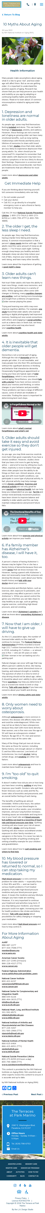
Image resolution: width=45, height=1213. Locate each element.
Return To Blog (12, 14)
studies (17, 146)
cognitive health (13, 328)
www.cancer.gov (10, 986)
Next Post (36, 1094)
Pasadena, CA (35, 4)
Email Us (16, 1148)
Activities (20, 1172)
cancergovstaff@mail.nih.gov (15, 983)
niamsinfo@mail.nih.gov (13, 1033)
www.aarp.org (9, 953)
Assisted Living (15, 1164)
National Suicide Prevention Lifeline (22, 214)
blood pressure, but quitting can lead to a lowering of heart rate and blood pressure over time (22, 820)
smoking (22, 756)
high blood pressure (27, 924)
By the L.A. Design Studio (22, 1209)
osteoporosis (17, 717)
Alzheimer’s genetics (28, 611)
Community (11, 1176)
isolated (12, 127)
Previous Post (10, 1094)
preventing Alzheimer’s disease (22, 616)
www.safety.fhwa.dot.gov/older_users (20, 973)
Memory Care (31, 1164)
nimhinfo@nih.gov (10, 1049)
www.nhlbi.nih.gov (11, 1017)
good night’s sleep (11, 267)
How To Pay (33, 1172)
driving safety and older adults (21, 696)
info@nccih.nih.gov (10, 1002)
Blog (22, 1176)
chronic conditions (15, 484)
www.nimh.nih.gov (10, 1051)
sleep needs (15, 243)
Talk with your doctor (19, 687)
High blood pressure (11, 878)
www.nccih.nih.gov (11, 1004)
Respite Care (11, 1168)
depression (17, 129)
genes (10, 569)
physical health (24, 489)
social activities (34, 320)
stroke (16, 828)
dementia (24, 357)
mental (9, 489)
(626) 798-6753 (28, 4)
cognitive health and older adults (22, 334)
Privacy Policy (21, 1198)
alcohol (27, 754)
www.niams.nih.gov (11, 1036)
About (9, 1172)
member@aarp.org (10, 950)
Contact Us (33, 1176)
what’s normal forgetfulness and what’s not (17, 429)
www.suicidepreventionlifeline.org (18, 1064)
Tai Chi (36, 492)
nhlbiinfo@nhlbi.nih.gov (13, 1015)
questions (13, 682)
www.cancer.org (10, 966)
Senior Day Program (30, 1168)
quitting (27, 785)
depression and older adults (20, 176)
